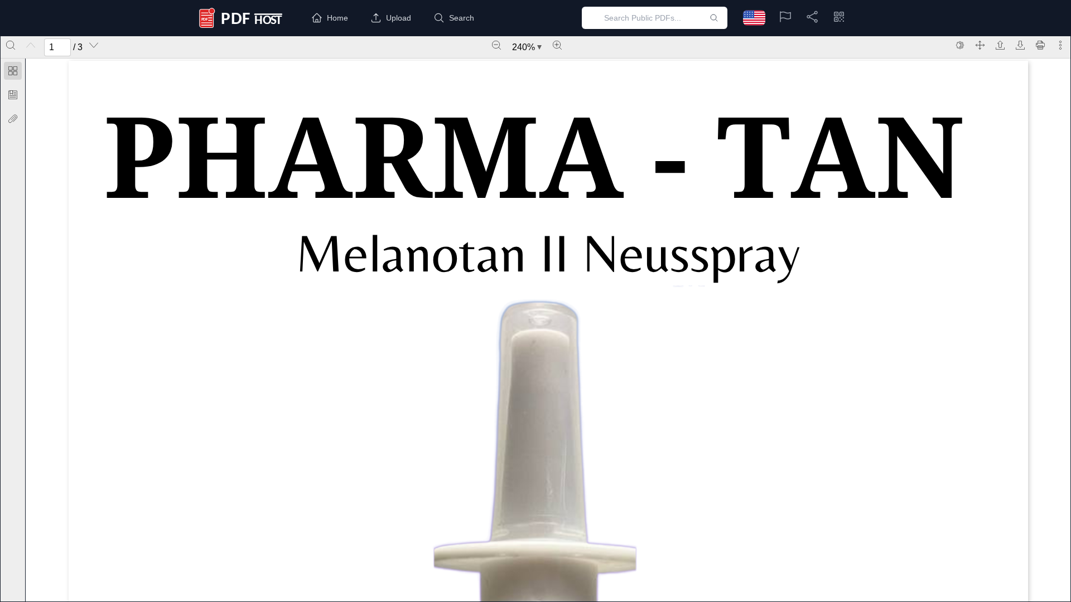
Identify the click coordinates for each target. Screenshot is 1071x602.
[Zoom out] (496, 45)
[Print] (1040, 45)
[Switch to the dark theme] (960, 45)
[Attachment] (13, 119)
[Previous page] (31, 45)
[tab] (13, 73)
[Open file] (1000, 45)
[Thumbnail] (13, 71)
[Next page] (94, 45)
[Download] (1020, 45)
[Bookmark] (13, 95)
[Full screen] (980, 45)
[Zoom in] (557, 45)
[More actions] (1060, 45)
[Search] (11, 45)
